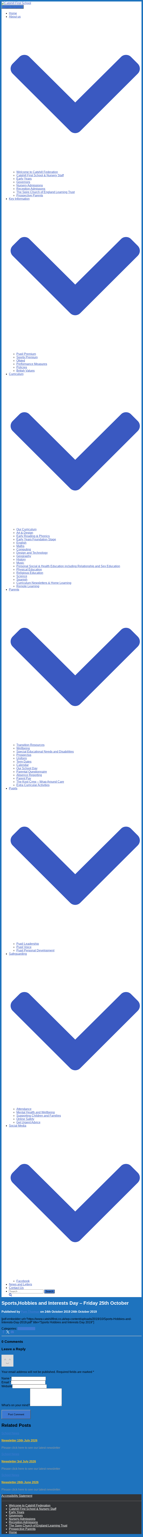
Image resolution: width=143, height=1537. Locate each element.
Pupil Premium (26, 353)
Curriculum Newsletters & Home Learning (43, 582)
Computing (23, 549)
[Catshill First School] (16, 3)
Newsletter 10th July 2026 (19, 1440)
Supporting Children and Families (38, 1115)
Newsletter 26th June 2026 (20, 1482)
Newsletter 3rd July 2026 (18, 1461)
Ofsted (20, 360)
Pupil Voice (23, 947)
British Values (25, 370)
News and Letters (20, 1284)
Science (21, 576)
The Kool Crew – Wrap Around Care (40, 781)
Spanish (21, 579)
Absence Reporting (29, 775)
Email (6, 1382)
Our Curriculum (26, 529)
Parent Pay (23, 778)
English (21, 542)
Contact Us (16, 1287)
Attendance (23, 1109)
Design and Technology (32, 552)
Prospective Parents (29, 195)
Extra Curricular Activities (33, 785)
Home (13, 13)
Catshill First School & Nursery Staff (40, 175)
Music (20, 562)
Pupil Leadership (27, 943)
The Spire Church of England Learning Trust (45, 192)
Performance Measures (31, 364)
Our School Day (26, 768)
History (21, 559)
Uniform (21, 758)
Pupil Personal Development (35, 950)
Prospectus (23, 755)
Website (6, 1386)
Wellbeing (23, 748)
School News (26, 1328)
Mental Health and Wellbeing (35, 1112)
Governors (23, 182)
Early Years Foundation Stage (36, 539)
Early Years (24, 178)
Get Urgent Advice (28, 1122)
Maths (20, 546)
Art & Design (24, 532)
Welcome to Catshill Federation (37, 172)
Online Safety (25, 1119)
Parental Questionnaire (31, 771)
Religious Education (29, 572)
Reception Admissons (30, 188)
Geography (23, 556)
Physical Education (29, 569)
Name (6, 1378)
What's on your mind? (15, 1405)
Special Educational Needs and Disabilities (45, 751)
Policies (21, 367)
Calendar (22, 765)
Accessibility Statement (16, 1495)
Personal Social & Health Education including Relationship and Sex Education (68, 566)
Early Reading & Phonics (33, 536)
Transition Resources (30, 744)
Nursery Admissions (29, 185)
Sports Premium (27, 357)
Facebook (23, 1281)
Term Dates (23, 761)
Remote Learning (27, 586)
